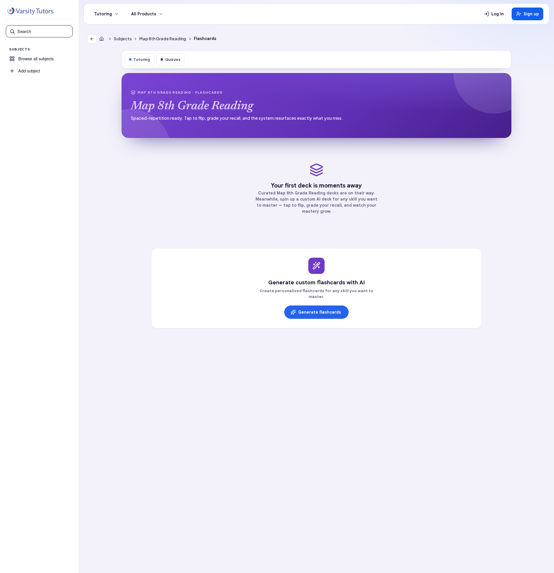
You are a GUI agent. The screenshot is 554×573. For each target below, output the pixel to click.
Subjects (123, 38)
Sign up (531, 14)
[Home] (102, 38)
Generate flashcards (319, 312)
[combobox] (43, 31)
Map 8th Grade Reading (162, 38)
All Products (143, 14)
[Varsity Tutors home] (30, 11)
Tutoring (103, 14)
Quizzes (172, 59)
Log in (497, 14)
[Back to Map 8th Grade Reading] (92, 38)
